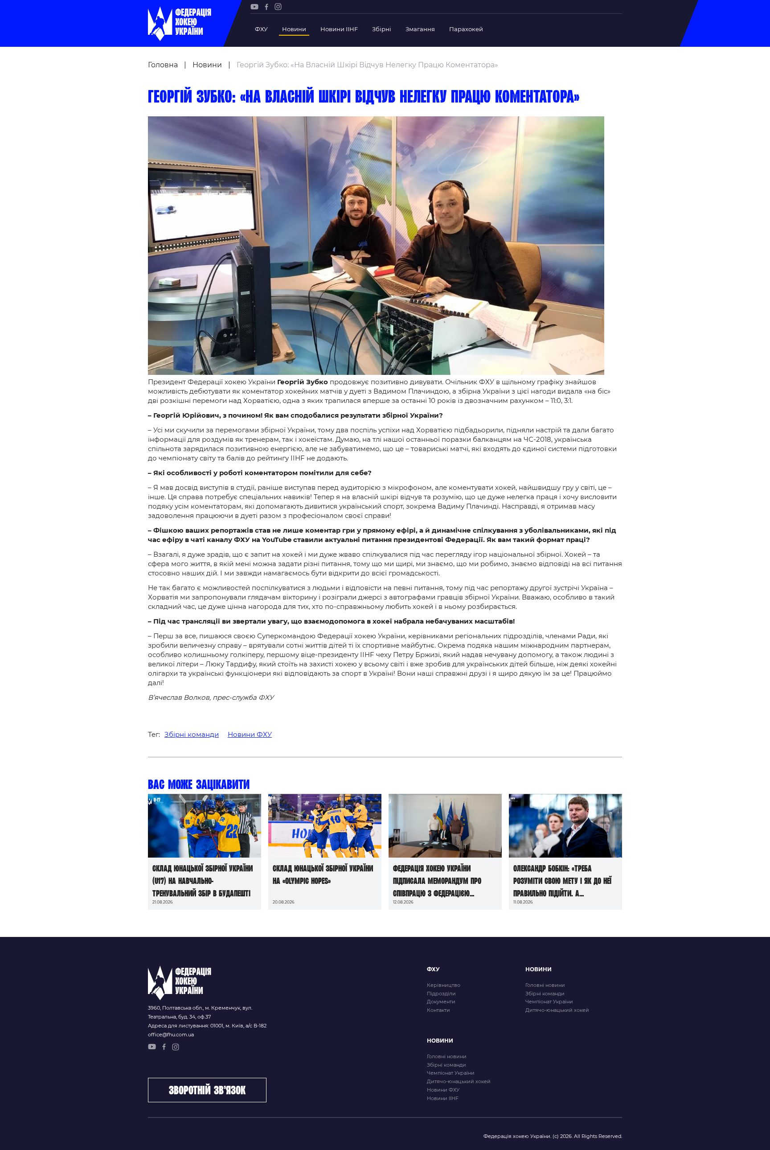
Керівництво (443, 985)
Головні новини (545, 985)
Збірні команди (191, 734)
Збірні (381, 29)
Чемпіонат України (549, 1001)
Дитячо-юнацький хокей (557, 1010)
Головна (163, 65)
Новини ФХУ (250, 734)
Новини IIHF (339, 29)
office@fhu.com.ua (171, 1034)
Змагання (420, 29)
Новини (294, 29)
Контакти (438, 1010)
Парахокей (466, 29)
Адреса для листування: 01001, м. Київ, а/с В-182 (207, 1026)
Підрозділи (441, 993)
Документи (441, 1001)
